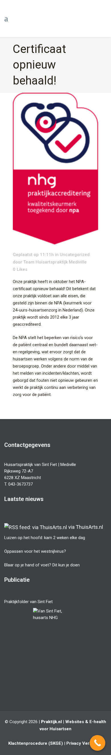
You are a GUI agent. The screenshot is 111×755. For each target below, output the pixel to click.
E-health (97, 721)
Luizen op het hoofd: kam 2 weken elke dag (44, 537)
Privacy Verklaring (84, 743)
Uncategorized (75, 254)
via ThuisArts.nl (85, 527)
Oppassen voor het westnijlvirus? (35, 551)
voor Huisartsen (55, 728)
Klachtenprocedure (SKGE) (35, 743)
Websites (74, 721)
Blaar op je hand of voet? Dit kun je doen (42, 565)
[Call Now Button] (97, 743)
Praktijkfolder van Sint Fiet (28, 601)
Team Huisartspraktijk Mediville (55, 262)
